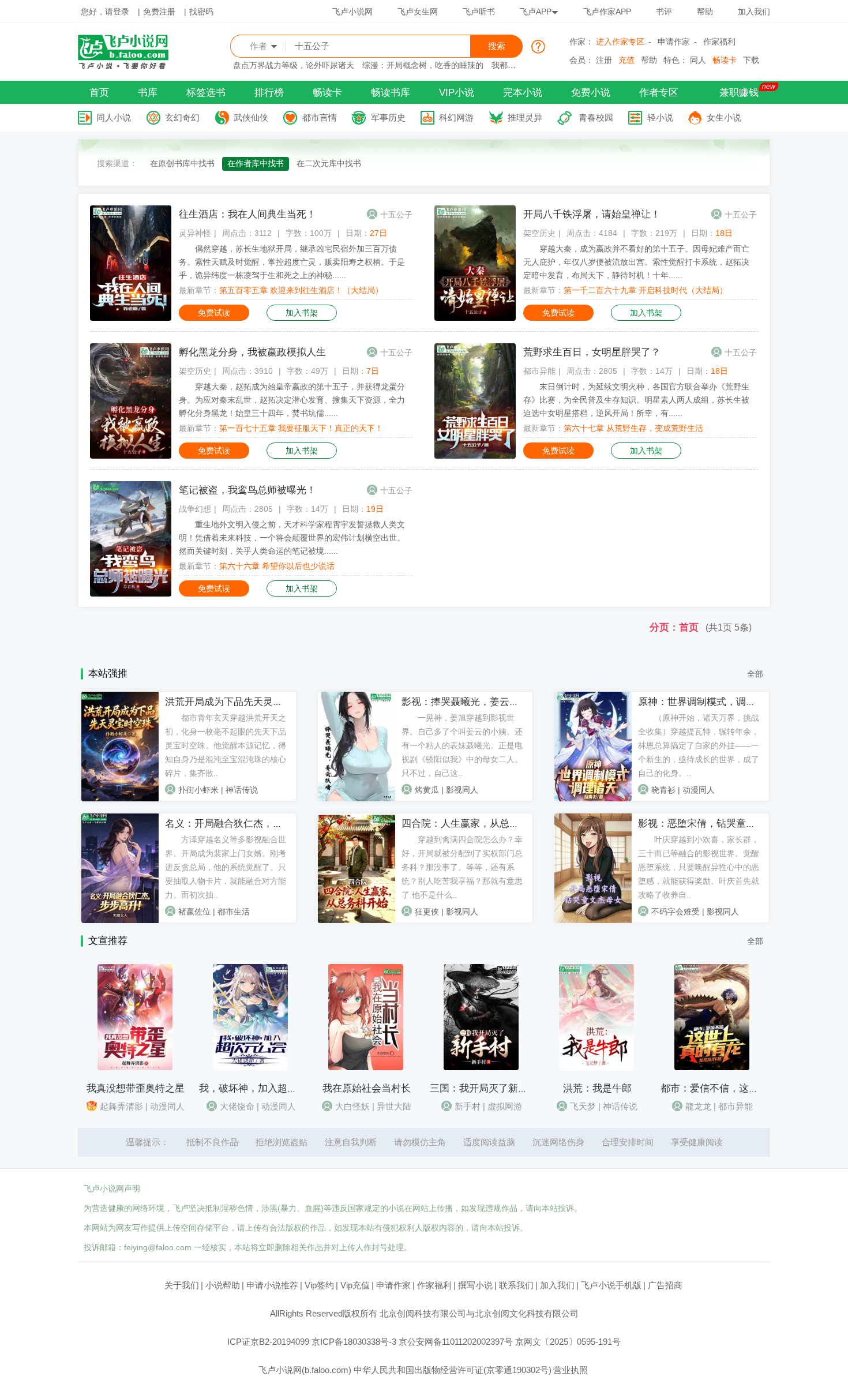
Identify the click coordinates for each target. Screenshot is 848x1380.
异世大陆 (394, 1106)
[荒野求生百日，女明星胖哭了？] (475, 455)
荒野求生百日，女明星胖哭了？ (592, 352)
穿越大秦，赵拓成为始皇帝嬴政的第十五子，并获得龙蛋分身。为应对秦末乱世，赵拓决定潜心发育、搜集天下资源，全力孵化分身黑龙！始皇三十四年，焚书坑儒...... (292, 400)
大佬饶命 (237, 1106)
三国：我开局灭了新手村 (484, 1088)
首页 (99, 92)
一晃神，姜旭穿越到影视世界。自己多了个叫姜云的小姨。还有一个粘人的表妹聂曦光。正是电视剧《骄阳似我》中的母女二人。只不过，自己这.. (462, 745)
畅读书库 (390, 92)
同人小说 (113, 117)
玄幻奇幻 (182, 117)
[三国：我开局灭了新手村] (481, 1067)
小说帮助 (222, 1285)
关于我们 (181, 1285)
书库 (147, 92)
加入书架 (302, 312)
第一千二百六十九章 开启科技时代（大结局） (645, 290)
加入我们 (754, 11)
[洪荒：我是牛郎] (596, 1067)
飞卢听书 (479, 11)
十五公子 (396, 214)
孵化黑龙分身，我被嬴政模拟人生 (252, 352)
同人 (698, 60)
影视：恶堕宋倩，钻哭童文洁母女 (711, 823)
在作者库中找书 (255, 163)
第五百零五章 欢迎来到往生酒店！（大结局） (301, 290)
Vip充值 (355, 1285)
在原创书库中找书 (182, 163)
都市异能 (539, 371)
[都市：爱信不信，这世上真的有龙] (711, 1067)
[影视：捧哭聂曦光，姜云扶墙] (356, 798)
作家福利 (719, 41)
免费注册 (159, 11)
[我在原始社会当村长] (365, 1067)
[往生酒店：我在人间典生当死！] (130, 317)
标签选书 (206, 92)
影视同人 (462, 789)
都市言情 (319, 117)
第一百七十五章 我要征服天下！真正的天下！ (301, 428)
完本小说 (522, 92)
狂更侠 (427, 911)
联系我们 (516, 1285)
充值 (626, 60)
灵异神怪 (195, 233)
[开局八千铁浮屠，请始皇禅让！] (475, 317)
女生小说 (724, 117)
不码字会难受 (675, 911)
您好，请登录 (105, 11)
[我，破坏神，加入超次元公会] (250, 1067)
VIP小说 (456, 92)
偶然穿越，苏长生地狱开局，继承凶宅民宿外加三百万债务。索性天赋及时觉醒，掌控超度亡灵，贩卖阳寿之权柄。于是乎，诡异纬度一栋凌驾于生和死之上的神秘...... (292, 262)
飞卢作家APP (607, 11)
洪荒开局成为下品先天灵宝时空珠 (238, 701)
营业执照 (570, 1370)
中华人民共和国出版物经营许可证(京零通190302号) (452, 1370)
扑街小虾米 (198, 789)
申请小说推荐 (272, 1285)
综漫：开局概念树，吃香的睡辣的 (422, 65)
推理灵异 (525, 117)
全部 (755, 673)
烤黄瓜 (427, 789)
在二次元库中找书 (329, 163)
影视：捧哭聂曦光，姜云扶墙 (465, 701)
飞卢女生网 (417, 11)
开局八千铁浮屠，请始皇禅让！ (592, 214)
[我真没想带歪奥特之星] (134, 1067)
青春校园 (596, 117)
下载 (751, 60)
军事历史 (388, 117)
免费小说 (590, 92)
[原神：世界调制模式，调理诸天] (593, 798)
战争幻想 (195, 508)
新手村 (468, 1106)
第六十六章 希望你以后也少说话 (277, 566)
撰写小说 (475, 1285)
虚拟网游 (504, 1106)
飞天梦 (583, 1106)
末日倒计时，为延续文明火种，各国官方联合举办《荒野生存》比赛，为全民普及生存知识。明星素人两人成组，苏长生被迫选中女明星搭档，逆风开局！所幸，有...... (636, 400)
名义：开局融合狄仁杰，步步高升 (238, 823)
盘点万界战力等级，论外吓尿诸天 (293, 65)
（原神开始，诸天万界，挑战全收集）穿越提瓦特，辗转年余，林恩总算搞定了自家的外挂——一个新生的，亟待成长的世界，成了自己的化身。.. (698, 745)
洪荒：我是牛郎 (597, 1088)
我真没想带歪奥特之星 (136, 1088)
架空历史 (539, 233)
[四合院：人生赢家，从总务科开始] (356, 920)
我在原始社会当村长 (366, 1088)
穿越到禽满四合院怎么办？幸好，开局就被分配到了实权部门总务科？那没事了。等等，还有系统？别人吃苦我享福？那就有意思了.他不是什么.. (462, 867)
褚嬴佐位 (194, 911)
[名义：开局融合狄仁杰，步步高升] (120, 920)
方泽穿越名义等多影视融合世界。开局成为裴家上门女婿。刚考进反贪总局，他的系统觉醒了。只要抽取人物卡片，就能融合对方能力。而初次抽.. (225, 867)
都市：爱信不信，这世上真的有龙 (734, 1088)
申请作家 (674, 41)
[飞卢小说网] (129, 66)
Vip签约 (319, 1285)
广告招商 (665, 1285)
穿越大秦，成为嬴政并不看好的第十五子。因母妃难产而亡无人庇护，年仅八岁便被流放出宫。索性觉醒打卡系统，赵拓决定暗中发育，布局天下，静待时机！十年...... (636, 262)
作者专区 (658, 92)
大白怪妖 (352, 1106)
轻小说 (660, 117)
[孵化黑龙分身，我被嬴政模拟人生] (130, 455)
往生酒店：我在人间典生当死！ (247, 214)
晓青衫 (663, 789)
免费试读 (214, 312)
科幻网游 (456, 117)
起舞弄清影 (121, 1106)
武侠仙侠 (251, 117)
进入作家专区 (620, 41)
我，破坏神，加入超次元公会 (263, 1088)
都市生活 (233, 911)
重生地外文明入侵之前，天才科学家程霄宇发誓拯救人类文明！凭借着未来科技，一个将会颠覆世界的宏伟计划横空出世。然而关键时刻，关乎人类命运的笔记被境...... (292, 538)
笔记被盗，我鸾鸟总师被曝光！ (247, 490)
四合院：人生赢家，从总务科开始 (475, 823)
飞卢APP (535, 11)
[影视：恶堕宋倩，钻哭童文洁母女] (593, 920)
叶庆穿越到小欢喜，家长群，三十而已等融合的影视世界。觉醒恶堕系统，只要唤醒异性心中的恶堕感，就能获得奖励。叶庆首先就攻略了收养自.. (698, 867)
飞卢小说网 (352, 11)
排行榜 (269, 92)
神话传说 (242, 789)
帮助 (705, 11)
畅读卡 (724, 60)
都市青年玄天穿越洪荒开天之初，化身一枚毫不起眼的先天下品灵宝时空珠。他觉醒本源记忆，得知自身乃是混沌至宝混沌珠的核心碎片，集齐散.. (225, 745)
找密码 (201, 11)
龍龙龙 (698, 1106)
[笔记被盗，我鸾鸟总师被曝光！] (130, 593)
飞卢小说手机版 (611, 1285)
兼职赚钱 (739, 92)
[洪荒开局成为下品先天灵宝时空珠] (120, 798)
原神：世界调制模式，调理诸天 (706, 701)
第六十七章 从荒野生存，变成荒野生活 (633, 428)
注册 (604, 60)
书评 (664, 11)
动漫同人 (698, 789)
